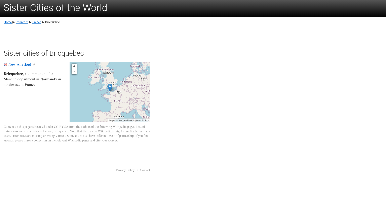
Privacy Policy (125, 170)
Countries (22, 22)
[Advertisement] (77, 36)
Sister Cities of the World (55, 7)
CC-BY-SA (61, 126)
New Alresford (19, 64)
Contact (145, 170)
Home (8, 22)
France (36, 22)
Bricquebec (60, 131)
